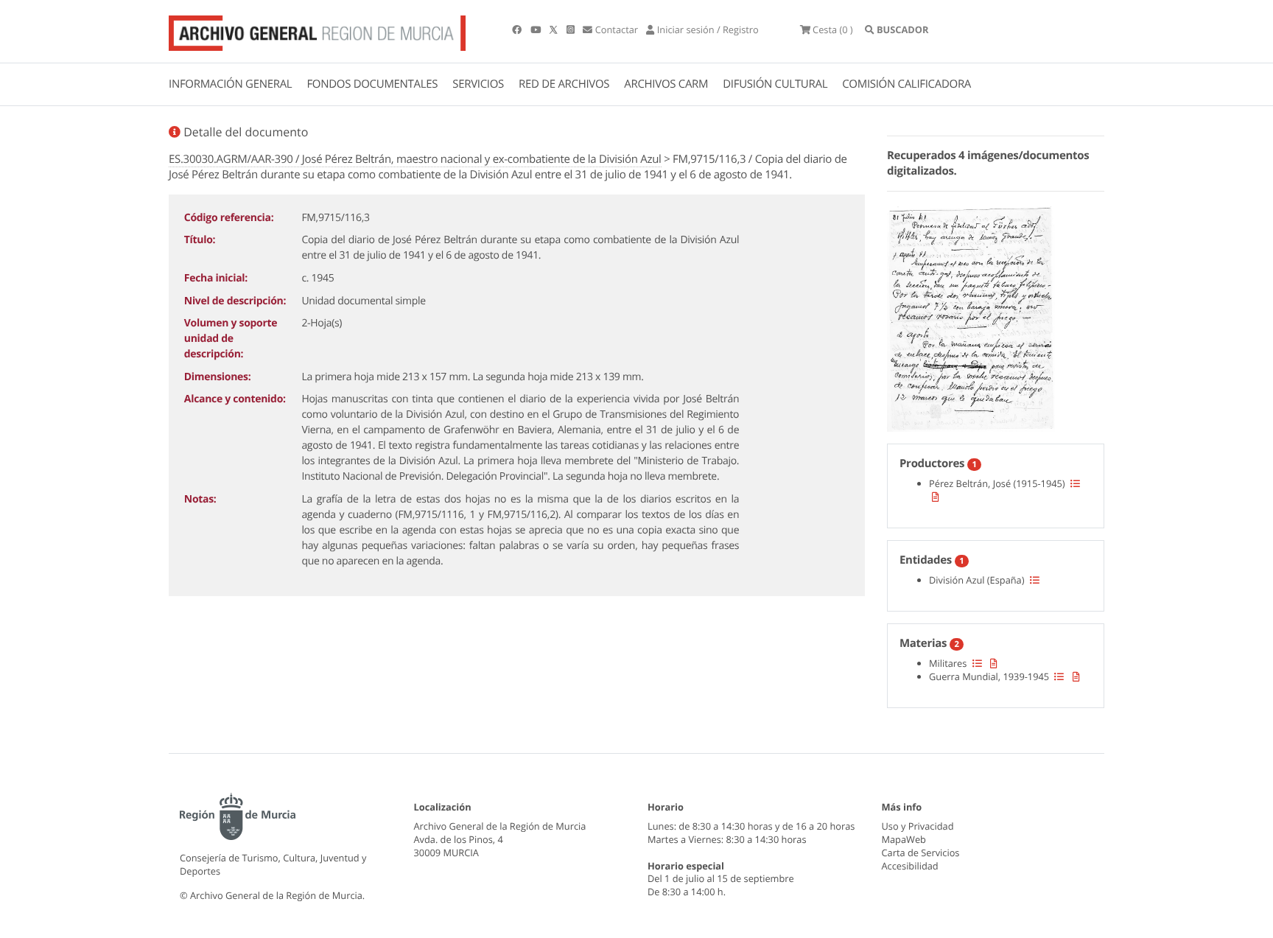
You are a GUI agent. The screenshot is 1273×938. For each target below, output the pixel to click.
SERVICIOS (478, 84)
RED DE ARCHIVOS (564, 84)
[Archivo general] (317, 30)
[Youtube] (536, 29)
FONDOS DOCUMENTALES (372, 84)
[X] (555, 29)
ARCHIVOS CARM (666, 84)
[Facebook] (518, 29)
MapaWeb (904, 839)
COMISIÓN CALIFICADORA (906, 84)
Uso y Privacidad (918, 826)
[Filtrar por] (1075, 483)
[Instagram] (572, 29)
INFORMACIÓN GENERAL (230, 84)
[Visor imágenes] (971, 316)
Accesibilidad (910, 865)
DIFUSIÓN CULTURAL (775, 84)
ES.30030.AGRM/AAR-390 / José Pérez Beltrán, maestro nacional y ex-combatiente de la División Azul (415, 159)
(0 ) (833, 29)
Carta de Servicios (921, 852)
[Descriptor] (935, 496)
